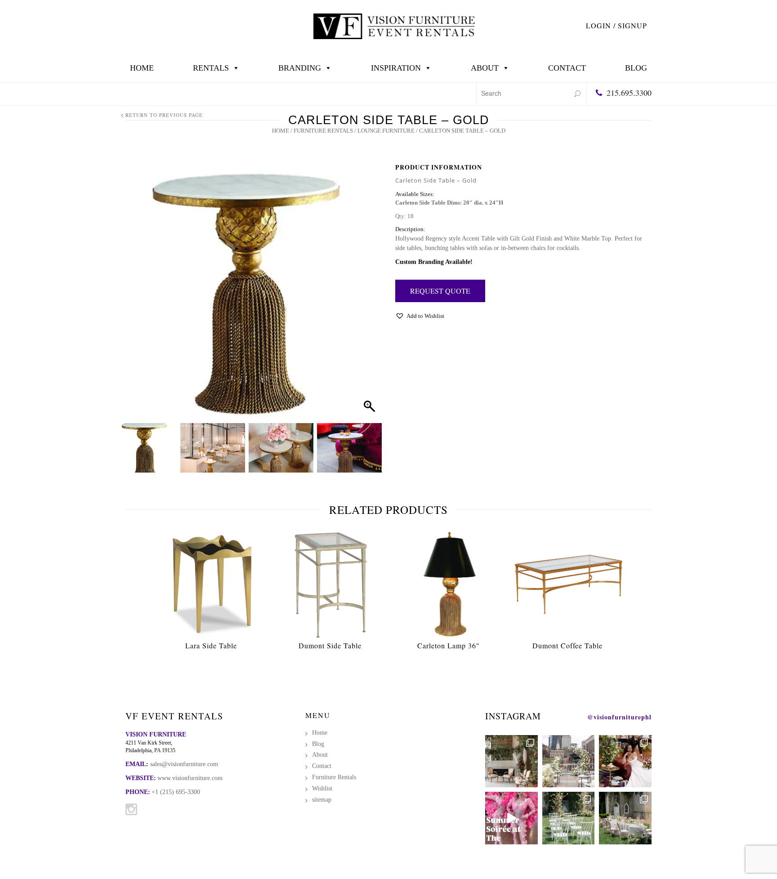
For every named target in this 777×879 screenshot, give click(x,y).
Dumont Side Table (330, 645)
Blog (636, 67)
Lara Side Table (211, 645)
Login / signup (616, 25)
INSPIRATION (396, 67)
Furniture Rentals (323, 130)
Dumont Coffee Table (567, 645)
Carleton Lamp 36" (448, 645)
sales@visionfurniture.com (184, 764)
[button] (366, 295)
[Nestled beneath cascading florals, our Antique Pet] (511, 761)
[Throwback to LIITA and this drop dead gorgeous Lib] (625, 761)
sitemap (321, 799)
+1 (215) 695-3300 (176, 792)
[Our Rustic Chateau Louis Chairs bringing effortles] (625, 818)
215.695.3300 (629, 92)
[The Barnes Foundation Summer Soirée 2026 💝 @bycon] (511, 818)
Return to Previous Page (164, 115)
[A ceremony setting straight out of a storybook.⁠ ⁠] (568, 818)
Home (142, 67)
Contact (567, 67)
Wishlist (322, 788)
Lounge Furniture (386, 130)
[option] (211, 592)
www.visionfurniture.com (190, 778)
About (485, 67)
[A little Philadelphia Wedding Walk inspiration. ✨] (568, 761)
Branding (299, 67)
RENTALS (211, 67)
